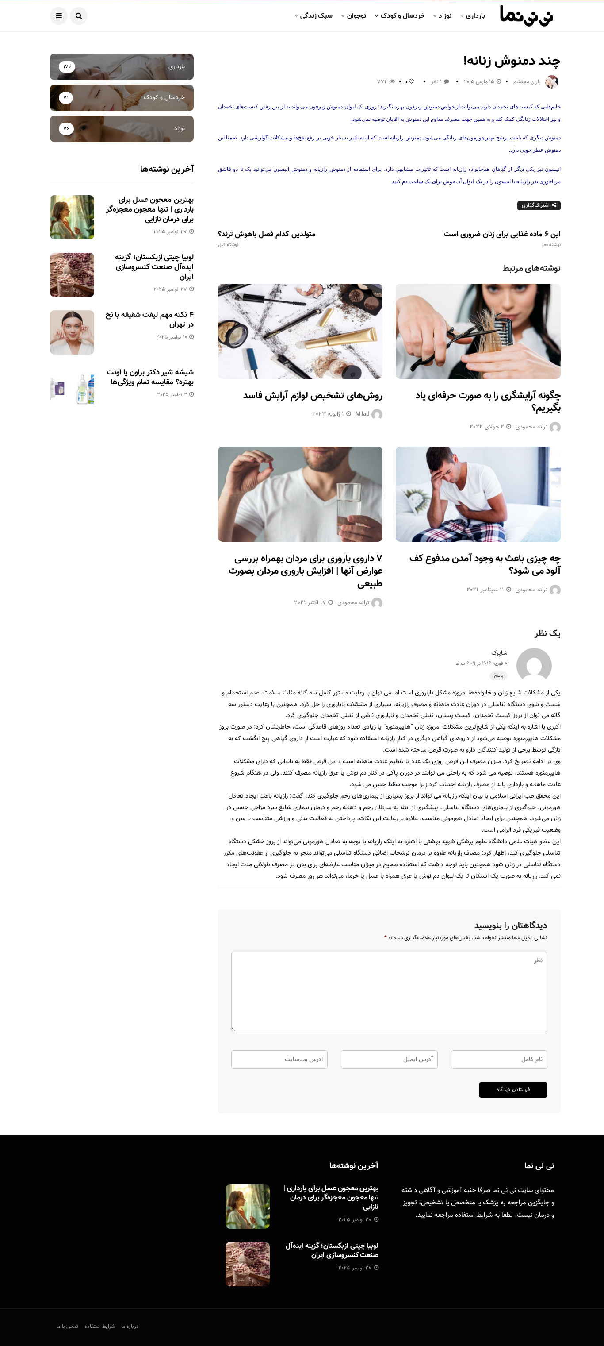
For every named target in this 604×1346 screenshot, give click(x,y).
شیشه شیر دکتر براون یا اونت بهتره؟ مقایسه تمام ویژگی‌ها (150, 377)
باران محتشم (527, 82)
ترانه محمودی (531, 427)
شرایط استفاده (474, 1215)
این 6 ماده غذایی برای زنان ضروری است (502, 239)
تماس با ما (67, 1327)
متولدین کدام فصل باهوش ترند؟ (267, 239)
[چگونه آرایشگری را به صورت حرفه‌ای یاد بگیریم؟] (478, 331)
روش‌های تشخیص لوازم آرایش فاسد (312, 396)
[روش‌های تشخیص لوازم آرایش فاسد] (300, 331)
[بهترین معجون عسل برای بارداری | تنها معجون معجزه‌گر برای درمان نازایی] (72, 217)
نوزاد (445, 16)
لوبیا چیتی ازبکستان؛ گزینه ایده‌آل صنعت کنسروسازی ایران (154, 267)
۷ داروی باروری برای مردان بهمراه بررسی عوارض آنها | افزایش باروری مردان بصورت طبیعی (305, 571)
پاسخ (498, 675)
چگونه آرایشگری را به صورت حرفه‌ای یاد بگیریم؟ (488, 402)
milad (362, 414)
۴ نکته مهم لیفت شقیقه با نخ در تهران (150, 320)
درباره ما (130, 1327)
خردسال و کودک (402, 16)
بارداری (475, 16)
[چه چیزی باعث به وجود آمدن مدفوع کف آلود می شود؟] (478, 494)
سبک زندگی (316, 16)
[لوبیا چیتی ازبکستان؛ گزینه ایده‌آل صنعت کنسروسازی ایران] (72, 275)
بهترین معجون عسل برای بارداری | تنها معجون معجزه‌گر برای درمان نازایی (150, 209)
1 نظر (436, 82)
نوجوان (356, 16)
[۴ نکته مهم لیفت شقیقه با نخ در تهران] (72, 332)
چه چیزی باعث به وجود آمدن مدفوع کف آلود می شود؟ (485, 565)
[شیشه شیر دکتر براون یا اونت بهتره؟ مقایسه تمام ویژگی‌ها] (72, 390)
